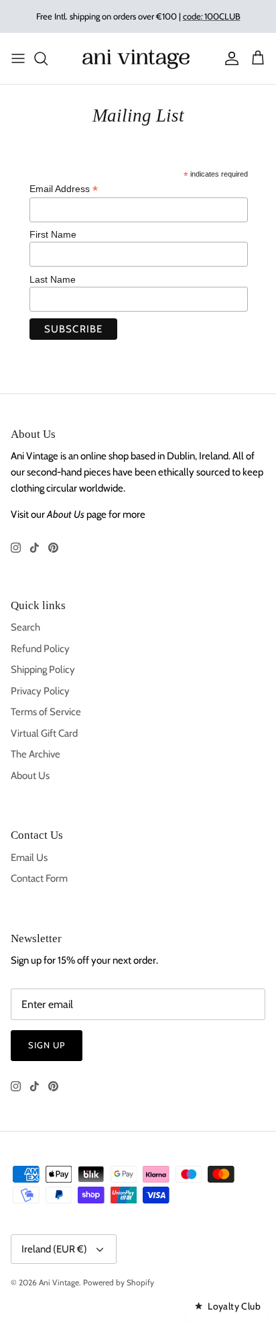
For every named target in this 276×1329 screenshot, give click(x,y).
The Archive (35, 754)
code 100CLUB (211, 16)
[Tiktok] (34, 548)
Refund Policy (40, 649)
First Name (52, 234)
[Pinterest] (53, 548)
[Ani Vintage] (138, 58)
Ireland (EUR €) (54, 1249)
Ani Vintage (59, 1282)
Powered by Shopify (118, 1282)
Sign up (46, 1045)
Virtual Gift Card (44, 733)
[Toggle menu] (18, 58)
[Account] (228, 58)
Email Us (29, 858)
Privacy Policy (40, 691)
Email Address (63, 189)
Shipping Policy (43, 669)
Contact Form (39, 878)
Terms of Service (46, 712)
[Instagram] (16, 548)
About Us (30, 776)
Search (25, 627)
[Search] (47, 58)
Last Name (52, 279)
